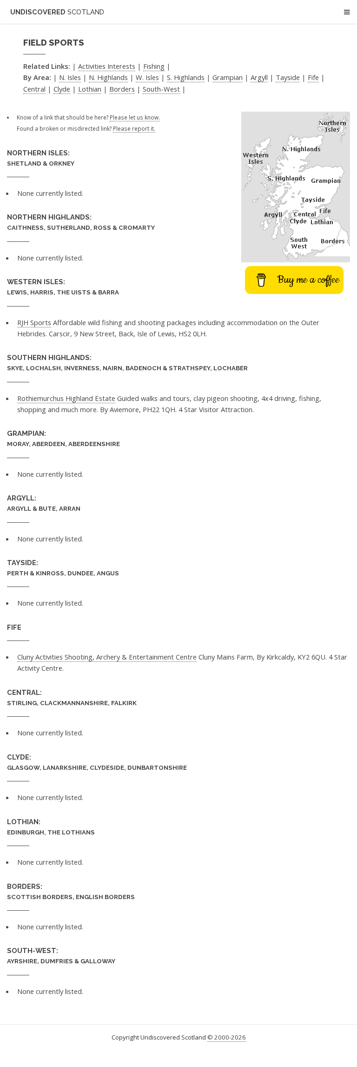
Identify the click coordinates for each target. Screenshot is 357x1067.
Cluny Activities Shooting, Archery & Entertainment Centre (107, 656)
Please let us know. (135, 117)
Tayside (288, 77)
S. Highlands (186, 77)
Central (34, 88)
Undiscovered (57, 12)
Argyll (259, 77)
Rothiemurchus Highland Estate (66, 398)
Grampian (227, 77)
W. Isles (147, 77)
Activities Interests (106, 66)
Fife (313, 77)
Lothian (89, 88)
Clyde (61, 88)
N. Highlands (108, 77)
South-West (161, 88)
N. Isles (70, 77)
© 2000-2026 (226, 1037)
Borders (122, 88)
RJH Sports (34, 322)
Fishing (154, 66)
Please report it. (134, 128)
